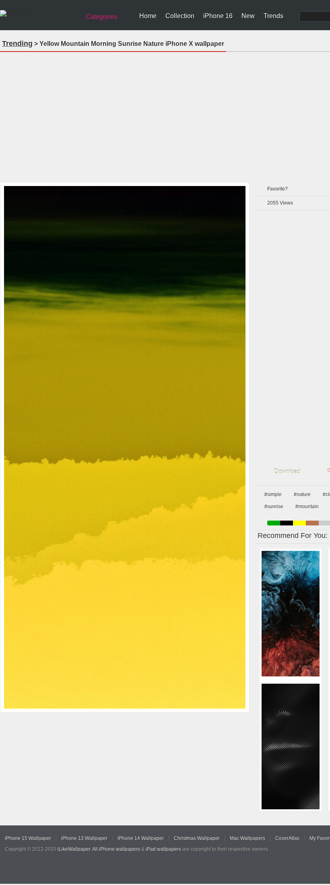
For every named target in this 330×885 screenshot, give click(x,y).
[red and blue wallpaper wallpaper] (291, 613)
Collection (179, 15)
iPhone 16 (218, 15)
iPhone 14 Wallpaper (141, 838)
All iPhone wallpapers (116, 849)
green (273, 523)
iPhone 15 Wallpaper (28, 838)
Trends (273, 15)
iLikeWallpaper (74, 849)
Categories (101, 16)
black (286, 523)
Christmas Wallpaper (197, 838)
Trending (17, 43)
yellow (299, 523)
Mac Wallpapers (247, 838)
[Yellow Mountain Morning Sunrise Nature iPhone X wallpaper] (124, 447)
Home (148, 15)
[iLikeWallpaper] (39, 13)
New (248, 15)
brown (312, 523)
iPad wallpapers (163, 849)
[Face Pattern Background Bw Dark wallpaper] (291, 746)
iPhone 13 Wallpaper (84, 838)
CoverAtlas (287, 838)
